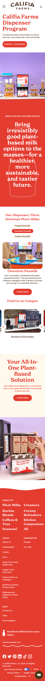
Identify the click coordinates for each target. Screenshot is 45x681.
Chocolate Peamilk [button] (22, 231)
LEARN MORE (22, 292)
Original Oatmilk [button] (22, 226)
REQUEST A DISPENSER (14, 44)
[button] (3, 326)
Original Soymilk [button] (22, 236)
